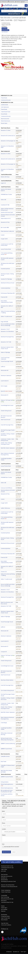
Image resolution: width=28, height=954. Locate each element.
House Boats (4, 114)
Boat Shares (4, 900)
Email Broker (6, 30)
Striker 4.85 (3, 199)
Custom (2, 235)
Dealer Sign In (4, 907)
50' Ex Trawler (4, 386)
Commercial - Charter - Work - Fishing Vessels (8, 439)
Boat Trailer (3, 761)
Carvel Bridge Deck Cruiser (7, 405)
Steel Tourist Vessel (5, 419)
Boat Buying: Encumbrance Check (8, 881)
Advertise (3, 911)
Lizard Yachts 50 (4, 380)
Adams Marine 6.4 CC (6, 218)
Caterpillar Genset (5, 756)
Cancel (13, 852)
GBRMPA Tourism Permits (7, 776)
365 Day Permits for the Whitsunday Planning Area (7, 739)
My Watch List (4, 878)
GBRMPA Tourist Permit (6, 748)
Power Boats (4, 98)
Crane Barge (4, 722)
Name (3, 811)
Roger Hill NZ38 (4, 321)
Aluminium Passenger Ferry (7, 336)
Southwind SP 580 (5, 205)
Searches (11, 1)
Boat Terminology (5, 897)
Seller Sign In (23, 951)
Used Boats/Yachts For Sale (7, 867)
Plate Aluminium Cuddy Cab (7, 231)
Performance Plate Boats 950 (8, 293)
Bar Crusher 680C (5, 227)
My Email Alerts (4, 879)
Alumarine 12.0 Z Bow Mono (7, 331)
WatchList (18, 1)
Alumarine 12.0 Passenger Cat (8, 140)
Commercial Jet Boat (5, 288)
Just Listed (3, 871)
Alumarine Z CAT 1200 (6, 342)
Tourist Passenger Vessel (7, 361)
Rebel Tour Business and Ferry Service (7, 603)
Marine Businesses (5, 121)
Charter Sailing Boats (5, 890)
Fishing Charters (4, 782)
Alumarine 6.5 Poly (5, 222)
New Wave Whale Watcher (7, 680)
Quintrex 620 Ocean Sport (7, 212)
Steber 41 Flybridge (5, 352)
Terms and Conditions (6, 925)
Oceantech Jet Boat (5, 268)
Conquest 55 (4, 651)
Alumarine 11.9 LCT (5, 329)
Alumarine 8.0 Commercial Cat (8, 135)
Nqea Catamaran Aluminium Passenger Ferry (7, 454)
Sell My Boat (4, 1)
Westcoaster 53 (4, 395)
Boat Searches (4, 874)
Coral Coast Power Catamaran (5, 358)
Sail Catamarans (5, 107)
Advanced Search (14, 14)
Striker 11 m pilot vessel (6, 316)
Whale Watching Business (7, 784)
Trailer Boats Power (5, 111)
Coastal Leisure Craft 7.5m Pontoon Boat (7, 244)
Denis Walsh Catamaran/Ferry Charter (7, 301)
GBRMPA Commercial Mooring (8, 743)
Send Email (7, 852)
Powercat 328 (4, 297)
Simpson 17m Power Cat (6, 400)
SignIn (21, 1)
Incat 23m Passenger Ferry (7, 425)
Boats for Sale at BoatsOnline (7, 884)
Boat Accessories (5, 118)
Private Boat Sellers (5, 916)
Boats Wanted (4, 919)
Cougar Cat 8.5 (4, 238)
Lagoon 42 (3, 183)
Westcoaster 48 (4, 370)
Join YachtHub (4, 909)
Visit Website (5, 32)
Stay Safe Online (4, 923)
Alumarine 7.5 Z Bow (5, 130)
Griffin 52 (3, 366)
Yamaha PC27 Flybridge (6, 279)
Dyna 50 (3, 391)
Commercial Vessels (6, 100)
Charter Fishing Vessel (6, 410)
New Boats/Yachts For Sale (7, 866)
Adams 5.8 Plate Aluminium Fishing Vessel (7, 209)
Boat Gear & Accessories (6, 876)
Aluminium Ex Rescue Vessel (7, 282)
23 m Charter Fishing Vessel (7, 690)
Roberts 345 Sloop (5, 177)
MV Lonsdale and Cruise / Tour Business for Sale (7, 791)
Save (3, 844)
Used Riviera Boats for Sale (7, 902)
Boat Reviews (4, 914)
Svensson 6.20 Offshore (6, 488)
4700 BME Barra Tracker (6, 194)
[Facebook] (2, 932)
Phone (3, 823)
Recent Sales (4, 123)
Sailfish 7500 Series (5, 508)
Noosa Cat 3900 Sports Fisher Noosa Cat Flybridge (8, 324)
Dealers (3, 906)
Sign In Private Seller (5, 918)
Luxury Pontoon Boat (6, 249)
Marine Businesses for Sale (7, 898)
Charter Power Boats (5, 892)
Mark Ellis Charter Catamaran (8, 448)
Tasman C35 (4, 571)
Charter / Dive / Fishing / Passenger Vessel (6, 443)
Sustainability (4, 895)
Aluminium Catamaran (6, 375)
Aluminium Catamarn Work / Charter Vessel (7, 347)
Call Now (5, 28)
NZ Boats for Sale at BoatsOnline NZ (9, 886)
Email (3, 817)
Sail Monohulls (4, 104)
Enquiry (4, 835)
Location (4, 829)
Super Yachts (4, 869)
